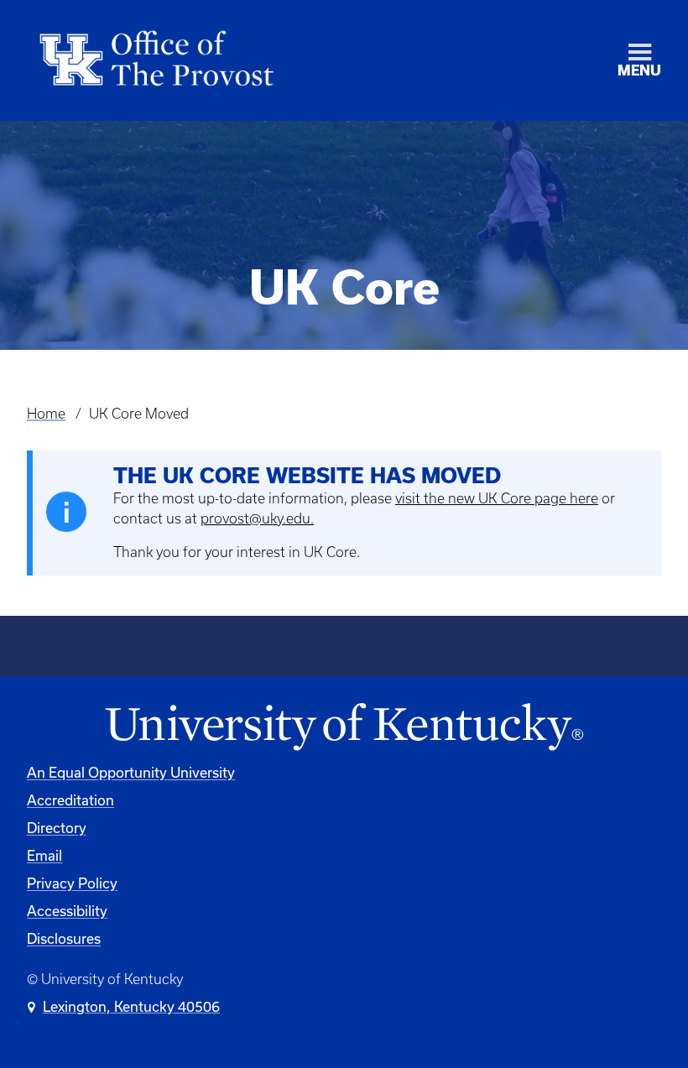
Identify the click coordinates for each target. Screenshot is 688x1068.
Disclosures (64, 938)
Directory (56, 828)
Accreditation (70, 800)
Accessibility (67, 911)
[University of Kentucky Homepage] (344, 728)
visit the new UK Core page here (496, 498)
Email (44, 855)
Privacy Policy (72, 883)
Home (46, 413)
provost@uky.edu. (257, 518)
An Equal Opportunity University (131, 772)
